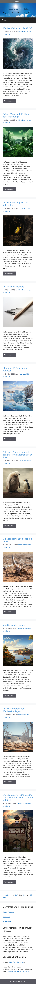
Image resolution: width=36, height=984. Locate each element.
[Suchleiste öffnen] (33, 20)
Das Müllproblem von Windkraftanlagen (13, 710)
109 (24, 895)
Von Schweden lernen (14, 625)
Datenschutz (7, 922)
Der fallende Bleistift (13, 286)
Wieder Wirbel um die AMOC (18, 28)
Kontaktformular (8, 912)
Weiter (6, 897)
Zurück (6, 895)
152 (30, 895)
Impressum (6, 917)
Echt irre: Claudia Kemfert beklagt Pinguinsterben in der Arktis (18, 455)
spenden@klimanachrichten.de (19, 971)
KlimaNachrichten (18, 9)
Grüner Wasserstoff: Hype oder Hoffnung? (16, 115)
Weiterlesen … (9, 101)
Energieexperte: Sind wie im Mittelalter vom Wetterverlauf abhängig (18, 797)
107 (16, 895)
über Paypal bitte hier (16, 962)
